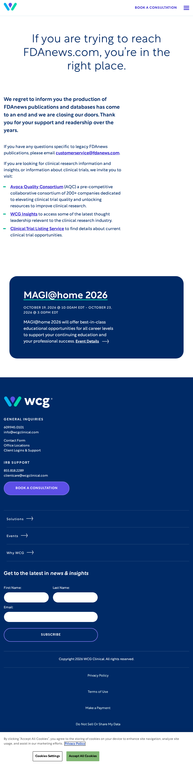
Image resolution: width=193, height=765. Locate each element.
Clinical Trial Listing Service (37, 229)
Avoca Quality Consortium (36, 187)
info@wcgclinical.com (21, 432)
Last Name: (61, 588)
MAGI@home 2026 (66, 296)
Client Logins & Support (22, 450)
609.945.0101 (14, 427)
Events (12, 536)
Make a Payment (97, 708)
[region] (96, 748)
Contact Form (14, 440)
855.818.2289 (14, 471)
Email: (8, 607)
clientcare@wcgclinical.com (26, 476)
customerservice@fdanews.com (87, 153)
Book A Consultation (37, 488)
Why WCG (15, 553)
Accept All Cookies (83, 756)
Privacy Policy (98, 675)
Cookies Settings (47, 756)
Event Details (87, 341)
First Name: (13, 588)
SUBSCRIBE (51, 635)
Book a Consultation (156, 8)
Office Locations (17, 445)
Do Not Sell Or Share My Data (98, 724)
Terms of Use (98, 692)
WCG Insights (23, 214)
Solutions (15, 519)
